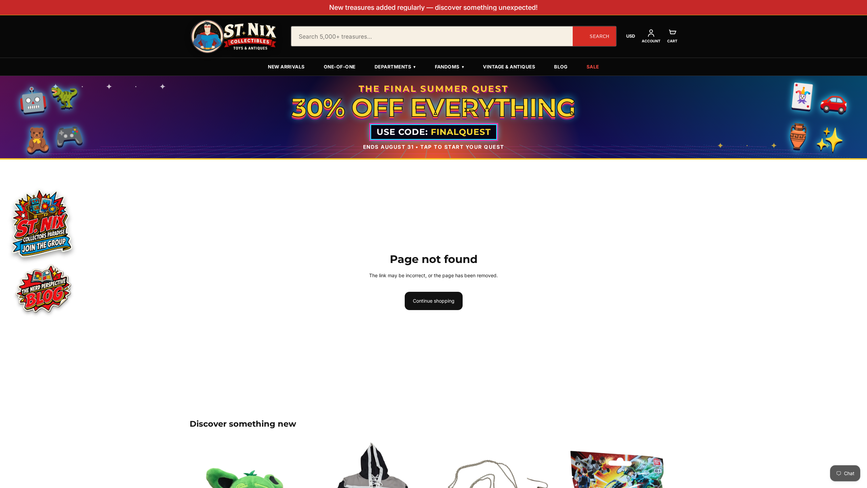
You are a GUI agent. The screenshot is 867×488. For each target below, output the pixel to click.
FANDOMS (449, 66)
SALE (593, 66)
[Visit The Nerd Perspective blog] (43, 289)
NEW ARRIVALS (286, 66)
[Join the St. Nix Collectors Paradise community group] (41, 223)
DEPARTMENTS (395, 66)
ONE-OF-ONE (340, 66)
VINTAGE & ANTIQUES (509, 66)
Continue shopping (433, 301)
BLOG (561, 66)
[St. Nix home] (234, 36)
